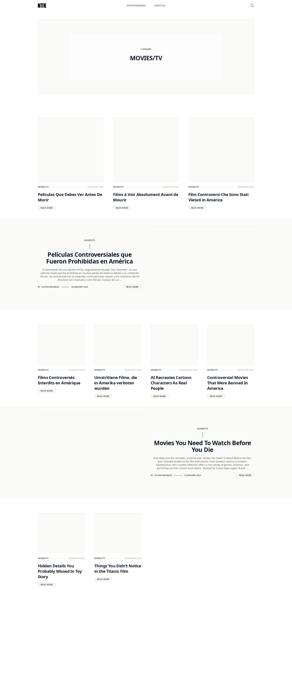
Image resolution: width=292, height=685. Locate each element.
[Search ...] (252, 6)
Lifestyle (159, 5)
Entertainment (136, 5)
